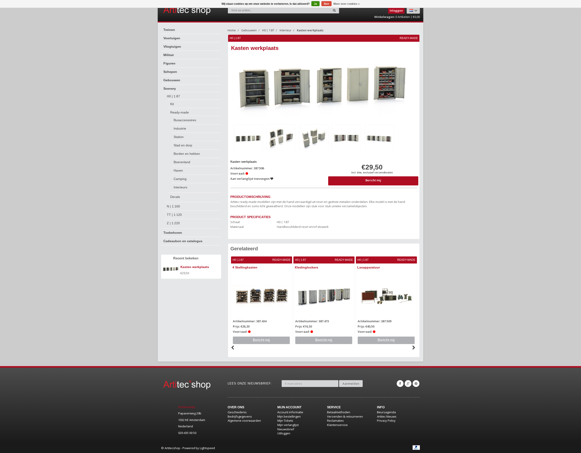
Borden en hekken (187, 153)
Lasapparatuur (368, 267)
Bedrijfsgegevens (240, 416)
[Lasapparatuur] (386, 296)
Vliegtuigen (172, 46)
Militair (168, 55)
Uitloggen (283, 433)
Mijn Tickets (285, 421)
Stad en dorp (183, 145)
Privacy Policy (386, 421)
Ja (315, 3)
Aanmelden (350, 384)
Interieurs (180, 187)
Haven (178, 170)
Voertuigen (171, 38)
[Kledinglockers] (324, 296)
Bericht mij (373, 180)
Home (232, 30)
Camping (180, 179)
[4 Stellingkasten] (261, 296)
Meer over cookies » (346, 3)
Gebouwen (171, 80)
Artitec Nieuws (386, 416)
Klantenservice (337, 425)
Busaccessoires (185, 120)
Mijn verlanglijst (288, 425)
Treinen (169, 30)
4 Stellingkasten (244, 267)
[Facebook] (400, 383)
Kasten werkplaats (310, 30)
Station (179, 137)
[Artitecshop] (177, 10)
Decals (175, 197)
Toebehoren (172, 232)
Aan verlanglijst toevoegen (250, 179)
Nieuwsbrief (285, 429)
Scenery (169, 88)
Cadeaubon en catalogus (182, 241)
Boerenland (182, 162)
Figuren (169, 63)
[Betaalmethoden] (416, 447)
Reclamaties (335, 421)
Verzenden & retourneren (345, 416)
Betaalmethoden (338, 412)
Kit (172, 104)
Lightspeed (207, 448)
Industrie (180, 128)
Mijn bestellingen (289, 416)
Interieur (285, 30)
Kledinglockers (306, 267)
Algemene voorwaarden (244, 421)
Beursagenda (386, 412)
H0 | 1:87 (173, 96)
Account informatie (290, 412)
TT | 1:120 (174, 215)
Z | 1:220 (173, 223)
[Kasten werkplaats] (248, 138)
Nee (326, 3)
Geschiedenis (237, 412)
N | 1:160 (173, 206)
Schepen (170, 72)
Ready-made (179, 112)
